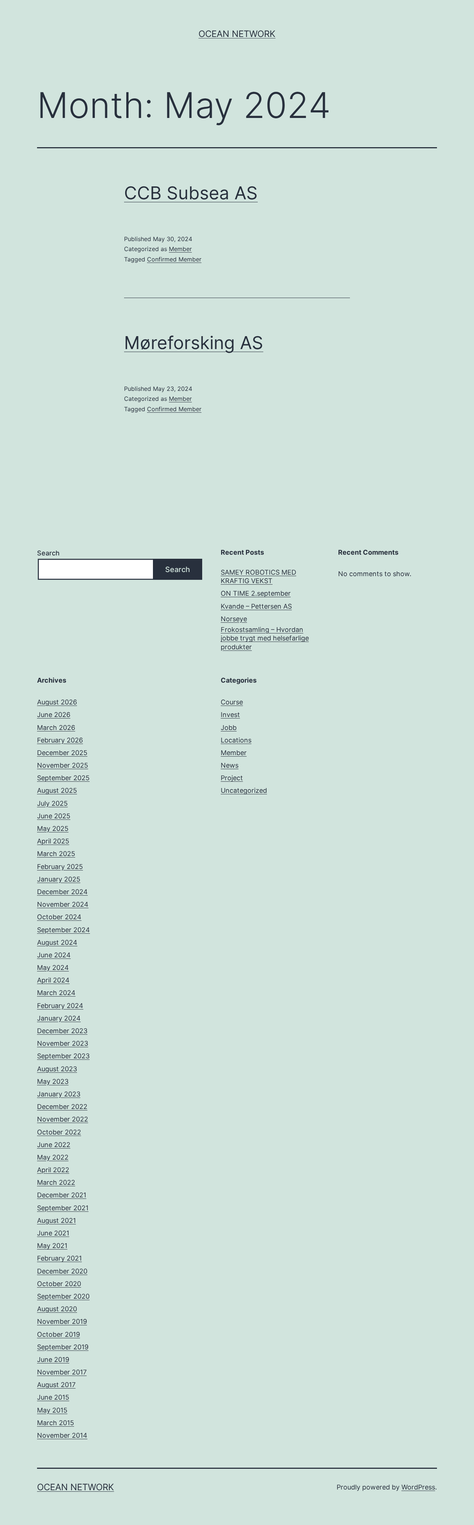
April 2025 (53, 841)
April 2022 (53, 1170)
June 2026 (53, 714)
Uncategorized (244, 790)
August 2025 (57, 790)
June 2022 (53, 1145)
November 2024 (63, 904)
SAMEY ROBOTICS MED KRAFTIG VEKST (258, 576)
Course (232, 702)
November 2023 (62, 1043)
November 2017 (62, 1372)
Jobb (229, 727)
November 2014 (62, 1435)
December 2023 (62, 1031)
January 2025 (58, 879)
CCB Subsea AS (191, 193)
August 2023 (57, 1069)
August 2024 (57, 942)
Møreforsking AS (193, 343)
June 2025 (53, 816)
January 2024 (59, 1018)
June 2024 (54, 955)
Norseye (234, 619)
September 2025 (63, 778)
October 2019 (58, 1334)
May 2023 (53, 1081)
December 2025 (62, 753)
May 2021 (52, 1246)
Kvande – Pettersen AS (256, 606)
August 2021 (56, 1220)
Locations (236, 740)
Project (232, 778)
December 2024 (62, 892)
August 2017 (56, 1385)
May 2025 (53, 828)
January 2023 (58, 1094)
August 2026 (57, 702)
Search (48, 553)
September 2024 (63, 930)
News (229, 765)
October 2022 (59, 1132)
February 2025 (60, 866)
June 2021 (53, 1233)
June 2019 (53, 1359)
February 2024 (60, 1006)
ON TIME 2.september (256, 593)
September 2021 (63, 1208)
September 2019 (63, 1347)
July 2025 (52, 803)
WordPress (418, 1487)
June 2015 (53, 1397)
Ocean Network (237, 33)
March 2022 (56, 1182)
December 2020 (62, 1271)
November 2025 (62, 765)
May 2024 (53, 967)
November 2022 (62, 1119)
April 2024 (53, 980)
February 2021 (59, 1258)
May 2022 (53, 1157)
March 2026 (56, 727)
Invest (230, 714)
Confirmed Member (174, 259)
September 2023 (63, 1056)
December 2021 (61, 1195)
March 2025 (56, 854)
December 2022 (62, 1106)
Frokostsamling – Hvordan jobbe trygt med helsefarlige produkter (265, 638)
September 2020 (63, 1296)
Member (180, 249)
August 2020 (57, 1309)
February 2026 (60, 740)
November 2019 (62, 1321)
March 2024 (56, 993)
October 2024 (59, 917)
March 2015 (55, 1423)
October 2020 (59, 1284)
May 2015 (52, 1410)
